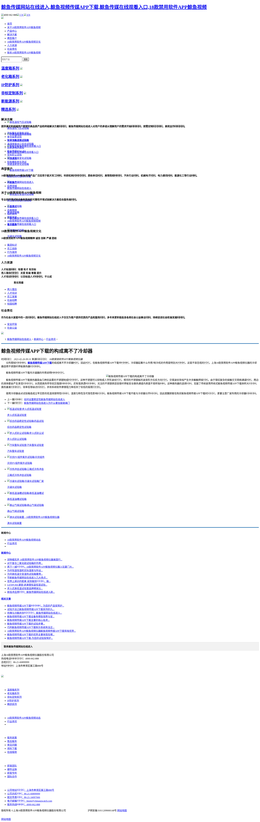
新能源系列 (10, 101)
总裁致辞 (12, 210)
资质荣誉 (12, 217)
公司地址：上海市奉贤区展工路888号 (30, 790)
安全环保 (12, 324)
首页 (9, 24)
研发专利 (12, 773)
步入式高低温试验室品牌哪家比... (25, 588)
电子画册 (12, 224)
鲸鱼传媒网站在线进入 (19, 339)
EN (28, 15)
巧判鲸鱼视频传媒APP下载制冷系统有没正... (30, 627)
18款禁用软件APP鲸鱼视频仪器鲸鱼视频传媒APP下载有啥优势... (41, 631)
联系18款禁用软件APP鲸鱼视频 (24, 52)
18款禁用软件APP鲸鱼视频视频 (24, 221)
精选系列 (8, 109)
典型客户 (12, 38)
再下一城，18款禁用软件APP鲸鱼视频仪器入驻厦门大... (40, 567)
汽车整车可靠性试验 (18, 133)
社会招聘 (12, 300)
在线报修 (12, 752)
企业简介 (12, 206)
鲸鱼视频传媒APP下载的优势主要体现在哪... (30, 634)
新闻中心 (38, 339)
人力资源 (12, 45)
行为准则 (12, 252)
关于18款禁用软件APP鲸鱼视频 (24, 27)
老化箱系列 (10, 77)
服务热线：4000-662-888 (23, 804)
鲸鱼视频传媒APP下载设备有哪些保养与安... (30, 616)
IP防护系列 (10, 85)
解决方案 (12, 34)
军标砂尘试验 (14, 154)
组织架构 (12, 213)
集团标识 (12, 245)
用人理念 (12, 289)
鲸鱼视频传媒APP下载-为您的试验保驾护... (30, 638)
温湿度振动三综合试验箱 (20, 144)
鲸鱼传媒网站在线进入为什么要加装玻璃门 (47, 403)
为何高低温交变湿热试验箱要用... (25, 574)
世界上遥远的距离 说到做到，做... (29, 581)
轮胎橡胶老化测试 (16, 162)
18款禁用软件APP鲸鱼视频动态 (24, 540)
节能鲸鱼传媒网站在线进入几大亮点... (27, 577)
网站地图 (122, 810)
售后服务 (12, 741)
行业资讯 (51, 339)
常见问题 (12, 745)
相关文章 (6, 599)
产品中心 (12, 31)
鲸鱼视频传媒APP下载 (40, 363)
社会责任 (12, 49)
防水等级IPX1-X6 (16, 151)
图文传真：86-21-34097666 (23, 797)
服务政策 (12, 737)
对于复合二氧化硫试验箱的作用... (25, 563)
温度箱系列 (10, 68)
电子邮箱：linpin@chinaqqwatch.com (29, 801)
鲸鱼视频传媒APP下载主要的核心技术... (28, 620)
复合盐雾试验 (14, 136)
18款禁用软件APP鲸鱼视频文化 (24, 42)
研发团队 (12, 765)
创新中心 (12, 759)
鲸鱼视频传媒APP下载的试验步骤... (26, 623)
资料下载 (12, 748)
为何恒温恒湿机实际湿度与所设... (25, 570)
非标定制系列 (12, 93)
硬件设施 (12, 769)
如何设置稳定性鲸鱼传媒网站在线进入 (44, 399)
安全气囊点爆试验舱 (18, 140)
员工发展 (12, 296)
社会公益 (12, 328)
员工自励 (12, 248)
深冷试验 (12, 158)
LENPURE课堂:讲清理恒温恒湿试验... (27, 585)
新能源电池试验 (15, 147)
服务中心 (12, 731)
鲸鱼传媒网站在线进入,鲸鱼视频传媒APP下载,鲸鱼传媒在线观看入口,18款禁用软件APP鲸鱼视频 (104, 7)
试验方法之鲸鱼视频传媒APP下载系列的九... (30, 609)
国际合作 (12, 776)
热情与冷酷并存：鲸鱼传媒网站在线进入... (34, 613)
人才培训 (12, 293)
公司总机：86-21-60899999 (23, 793)
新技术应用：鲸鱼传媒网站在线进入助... (31, 592)
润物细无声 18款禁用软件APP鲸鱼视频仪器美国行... (34, 559)
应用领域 (12, 186)
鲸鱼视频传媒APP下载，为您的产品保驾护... (35, 605)
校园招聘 (12, 304)
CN (21, 15)
